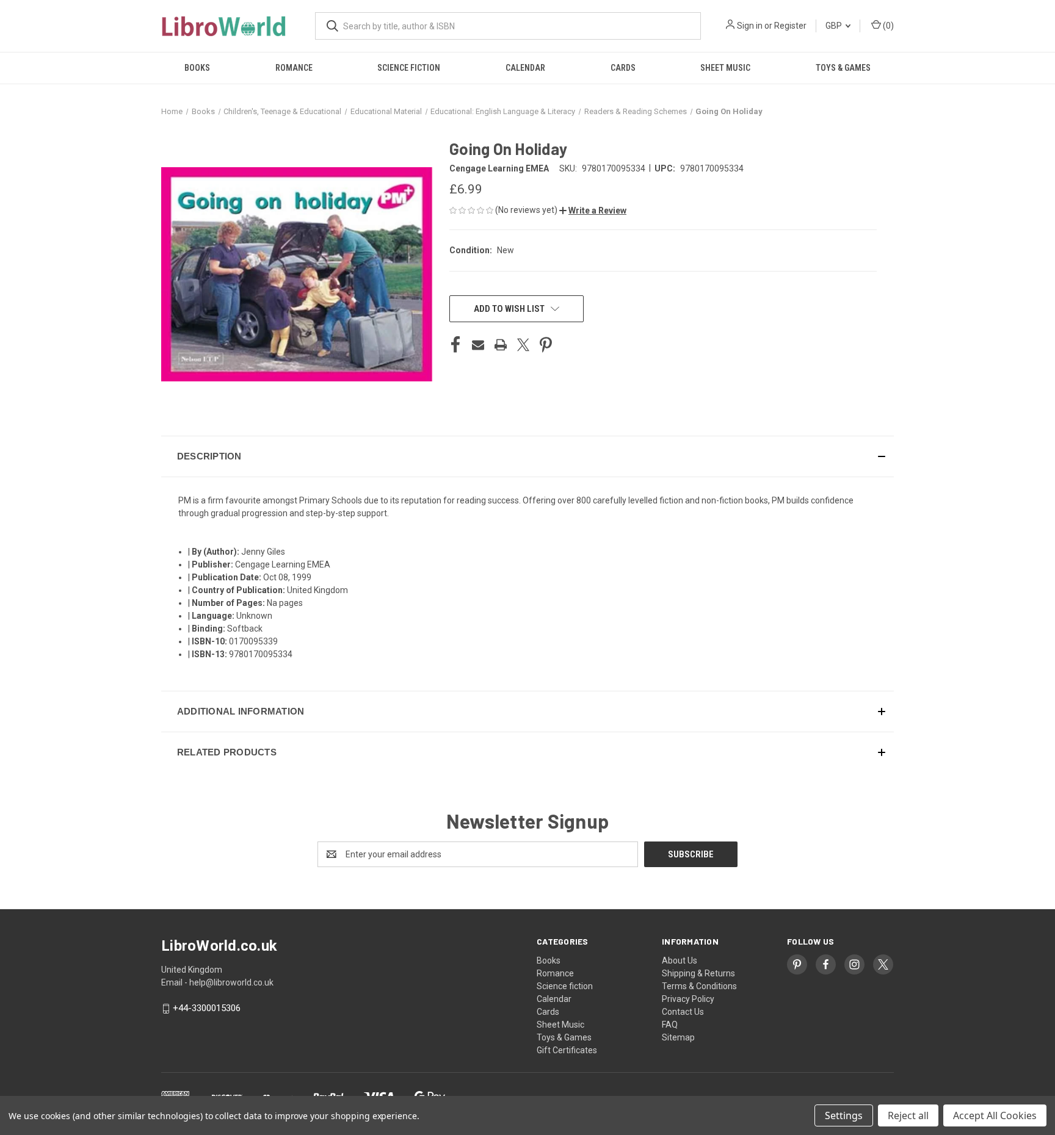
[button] (592, 210)
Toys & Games (843, 68)
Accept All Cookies (995, 1115)
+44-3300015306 (207, 1008)
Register (790, 26)
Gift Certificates (567, 1050)
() (887, 26)
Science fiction (408, 68)
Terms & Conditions (699, 986)
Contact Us (683, 1012)
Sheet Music (725, 68)
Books (197, 68)
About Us (679, 960)
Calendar (525, 68)
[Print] (501, 344)
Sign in (750, 26)
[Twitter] (523, 344)
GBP (834, 26)
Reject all (908, 1115)
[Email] (478, 344)
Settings (844, 1115)
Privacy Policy (688, 999)
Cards (623, 68)
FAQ (670, 1024)
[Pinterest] (546, 344)
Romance (294, 68)
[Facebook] (455, 344)
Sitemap (678, 1037)
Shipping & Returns (698, 973)
